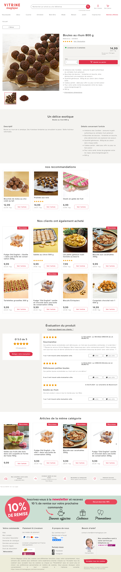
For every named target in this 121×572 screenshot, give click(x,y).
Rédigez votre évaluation (21, 354)
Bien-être (52, 15)
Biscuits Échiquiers (71, 300)
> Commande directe (84, 10)
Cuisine (28, 15)
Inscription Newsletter (10, 538)
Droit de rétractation (10, 548)
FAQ (4, 533)
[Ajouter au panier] (98, 59)
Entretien (40, 15)
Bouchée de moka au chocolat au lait (15, 200)
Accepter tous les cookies (95, 561)
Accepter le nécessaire (101, 567)
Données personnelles (11, 543)
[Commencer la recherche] (88, 7)
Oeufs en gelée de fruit (73, 199)
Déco (18, 15)
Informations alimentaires (73, 92)
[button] (11, 528)
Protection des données (98, 568)
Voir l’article (22, 207)
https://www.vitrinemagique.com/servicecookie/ (28, 569)
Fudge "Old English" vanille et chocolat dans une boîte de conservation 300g (45, 302)
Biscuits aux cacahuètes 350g (103, 256)
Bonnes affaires (112, 15)
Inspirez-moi (96, 15)
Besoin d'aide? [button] (89, 528)
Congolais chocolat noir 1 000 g (104, 301)
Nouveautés (6, 15)
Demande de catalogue (11, 541)
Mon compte (7, 535)
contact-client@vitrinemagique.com (94, 533)
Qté (66, 59)
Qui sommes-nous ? (59, 533)
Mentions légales (89, 567)
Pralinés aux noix (41, 198)
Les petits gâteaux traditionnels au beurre (73, 256)
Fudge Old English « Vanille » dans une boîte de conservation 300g (16, 257)
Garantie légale (8, 546)
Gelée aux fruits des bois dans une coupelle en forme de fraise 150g (16, 454)
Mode (63, 15)
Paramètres (87, 568)
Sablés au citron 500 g (43, 255)
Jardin (84, 15)
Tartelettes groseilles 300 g (16, 300)
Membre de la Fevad (59, 535)
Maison (73, 15)
